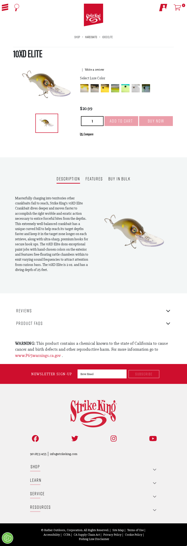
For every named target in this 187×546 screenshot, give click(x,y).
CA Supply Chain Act (87, 534)
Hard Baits (91, 37)
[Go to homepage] (93, 15)
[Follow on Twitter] (74, 438)
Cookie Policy (133, 534)
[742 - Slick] (135, 88)
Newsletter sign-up (51, 373)
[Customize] (7, 538)
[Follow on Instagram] (113, 438)
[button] (5, 7)
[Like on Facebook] (34, 438)
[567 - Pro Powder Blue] (125, 88)
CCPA (66, 534)
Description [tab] (68, 179)
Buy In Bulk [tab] (119, 179)
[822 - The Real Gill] (146, 88)
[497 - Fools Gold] (105, 88)
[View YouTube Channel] (152, 438)
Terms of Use (135, 530)
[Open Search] (16, 7)
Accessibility (52, 534)
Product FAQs (29, 323)
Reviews (24, 310)
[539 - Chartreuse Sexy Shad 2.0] (115, 88)
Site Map (118, 530)
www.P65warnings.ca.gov (38, 355)
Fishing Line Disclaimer (94, 539)
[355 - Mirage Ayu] (84, 88)
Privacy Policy (112, 534)
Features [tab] (94, 179)
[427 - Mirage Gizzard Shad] (94, 88)
